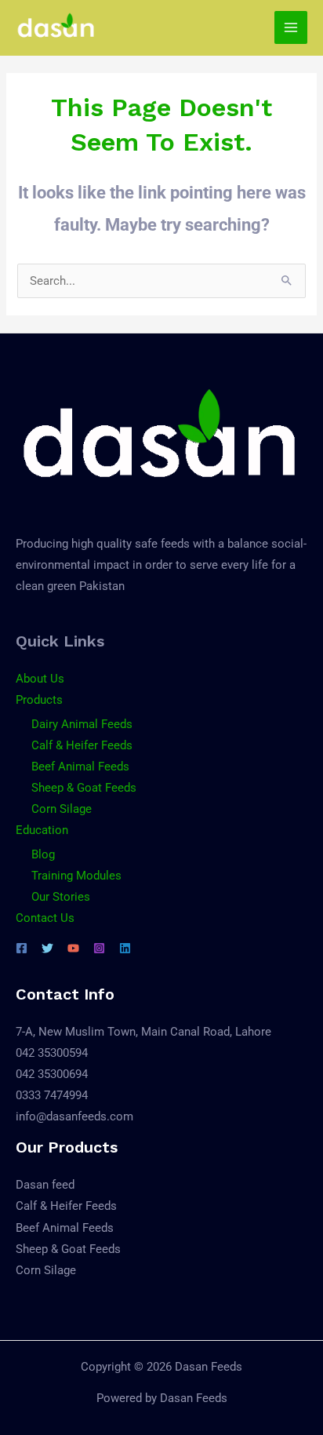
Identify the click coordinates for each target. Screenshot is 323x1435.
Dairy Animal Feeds (81, 724)
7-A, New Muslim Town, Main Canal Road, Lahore (143, 1032)
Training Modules (76, 876)
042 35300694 (52, 1074)
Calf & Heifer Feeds (81, 745)
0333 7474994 (52, 1095)
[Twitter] (47, 948)
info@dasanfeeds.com (74, 1116)
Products (39, 700)
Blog (43, 854)
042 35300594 (52, 1053)
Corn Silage (61, 809)
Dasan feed (45, 1185)
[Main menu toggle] (290, 27)
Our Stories (60, 897)
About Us (40, 679)
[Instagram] (99, 948)
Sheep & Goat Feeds (83, 788)
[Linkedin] (125, 948)
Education (42, 830)
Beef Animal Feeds (80, 766)
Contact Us (45, 918)
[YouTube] (73, 948)
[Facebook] (21, 948)
